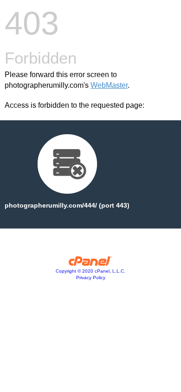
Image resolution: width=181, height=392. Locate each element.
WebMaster (109, 85)
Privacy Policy (90, 277)
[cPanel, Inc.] (91, 263)
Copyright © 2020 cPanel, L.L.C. (90, 271)
